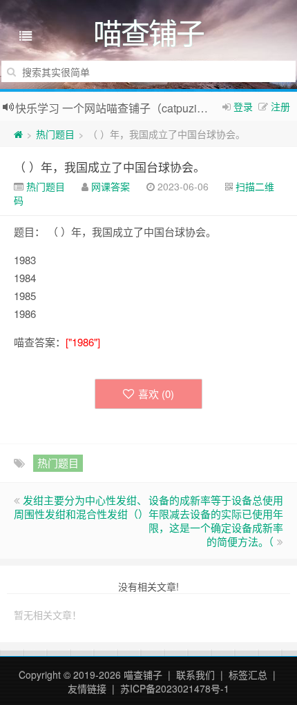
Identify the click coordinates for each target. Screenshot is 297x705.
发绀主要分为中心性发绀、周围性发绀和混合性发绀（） (81, 507)
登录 (243, 106)
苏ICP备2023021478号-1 (174, 688)
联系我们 (195, 675)
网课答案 (110, 186)
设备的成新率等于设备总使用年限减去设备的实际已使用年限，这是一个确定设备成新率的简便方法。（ (215, 520)
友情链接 (87, 688)
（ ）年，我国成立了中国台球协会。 (109, 166)
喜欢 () (156, 393)
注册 (280, 106)
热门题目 (55, 134)
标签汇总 (248, 675)
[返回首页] (18, 134)
